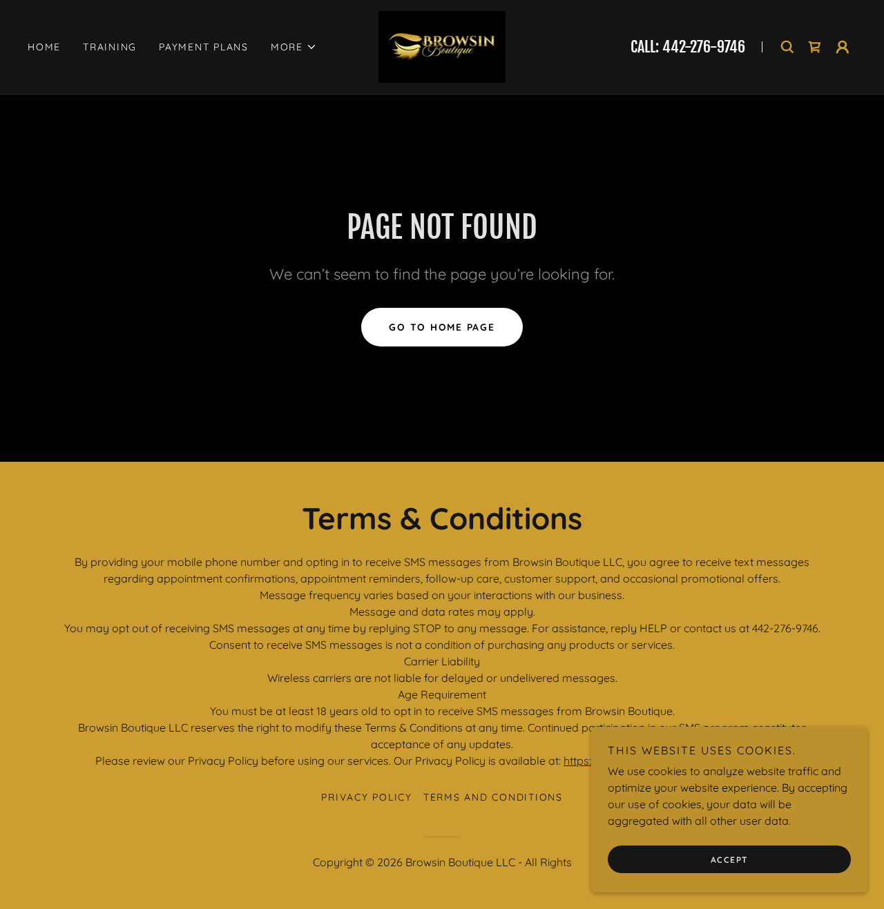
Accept (730, 859)
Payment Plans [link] (204, 47)
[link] (442, 45)
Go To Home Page (441, 327)
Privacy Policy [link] (366, 797)
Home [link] (44, 47)
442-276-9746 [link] (703, 46)
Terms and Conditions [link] (493, 797)
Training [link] (110, 47)
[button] (294, 47)
